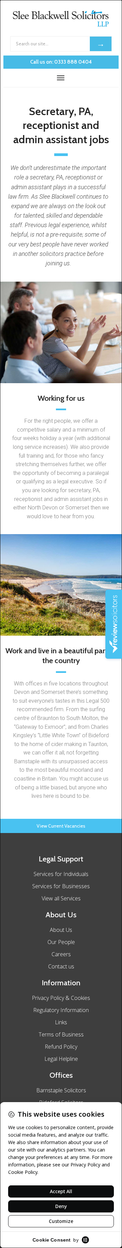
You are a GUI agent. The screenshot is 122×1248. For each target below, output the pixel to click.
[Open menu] (61, 78)
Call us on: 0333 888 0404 (61, 62)
